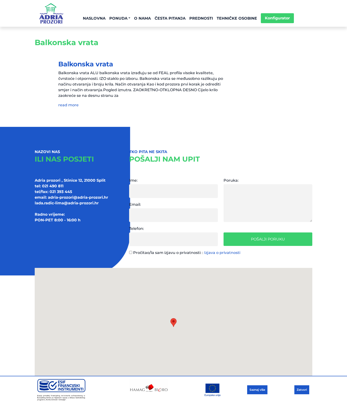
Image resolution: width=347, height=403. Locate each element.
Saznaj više (257, 389)
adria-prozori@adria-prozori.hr (78, 197)
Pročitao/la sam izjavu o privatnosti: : (186, 252)
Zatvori (302, 389)
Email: (135, 204)
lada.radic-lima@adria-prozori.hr (67, 203)
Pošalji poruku (268, 239)
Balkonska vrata (85, 64)
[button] (173, 322)
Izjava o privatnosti (222, 252)
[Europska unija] (79, 389)
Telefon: (136, 228)
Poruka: (231, 180)
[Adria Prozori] (51, 13)
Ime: (133, 180)
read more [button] (68, 105)
